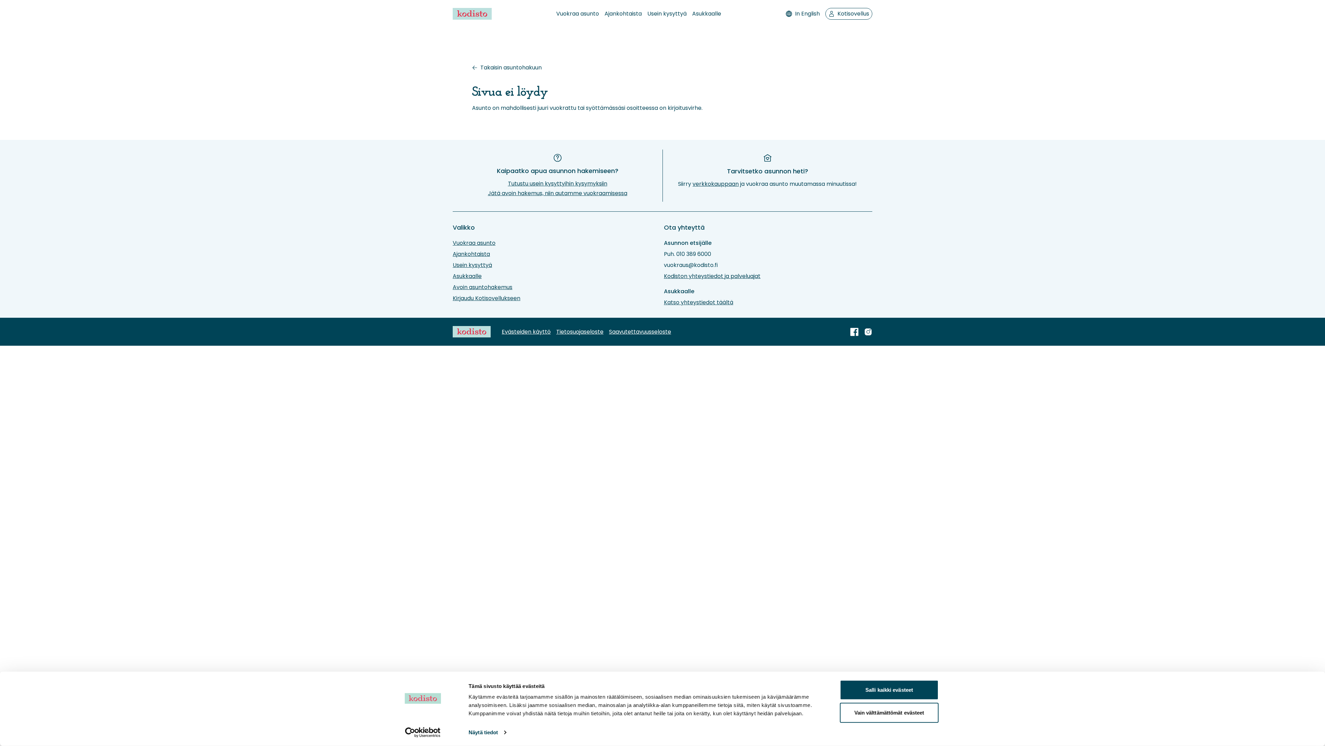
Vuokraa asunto (577, 14)
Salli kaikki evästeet (889, 690)
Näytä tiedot (483, 732)
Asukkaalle (706, 14)
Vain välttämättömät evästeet (889, 712)
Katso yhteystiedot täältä (698, 302)
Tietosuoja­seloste (579, 332)
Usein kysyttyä (667, 14)
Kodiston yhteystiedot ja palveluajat (712, 276)
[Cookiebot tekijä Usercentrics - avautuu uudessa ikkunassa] (423, 732)
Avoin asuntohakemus (482, 287)
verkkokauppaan (716, 184)
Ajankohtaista (623, 14)
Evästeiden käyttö (526, 332)
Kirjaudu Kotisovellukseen (486, 298)
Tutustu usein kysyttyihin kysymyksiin (557, 184)
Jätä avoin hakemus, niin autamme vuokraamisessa (557, 193)
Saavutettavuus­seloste (640, 332)
